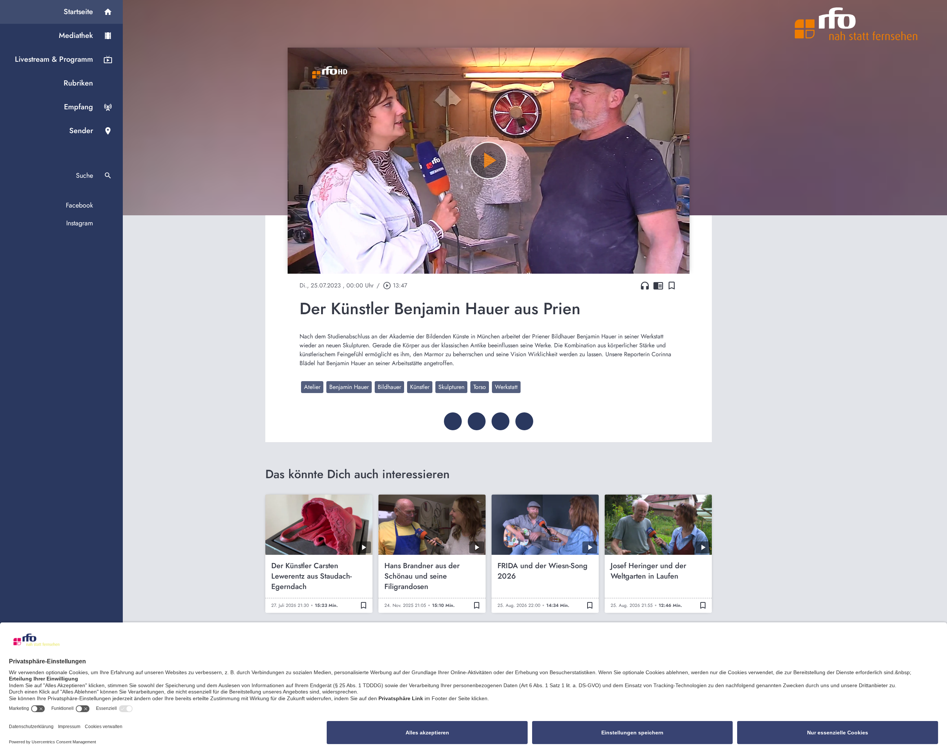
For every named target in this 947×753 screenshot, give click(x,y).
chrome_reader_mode (658, 285)
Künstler (419, 387)
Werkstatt (506, 387)
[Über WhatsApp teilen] (500, 421)
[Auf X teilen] (477, 421)
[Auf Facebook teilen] (453, 421)
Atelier (312, 387)
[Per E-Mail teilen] (524, 421)
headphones (645, 285)
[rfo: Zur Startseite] (856, 23)
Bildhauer (389, 387)
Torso (479, 387)
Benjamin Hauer (349, 387)
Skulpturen (451, 387)
